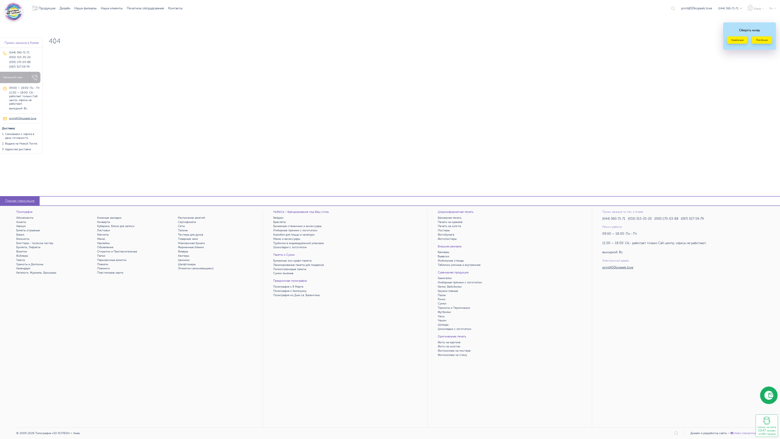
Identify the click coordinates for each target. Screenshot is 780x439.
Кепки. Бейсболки (450, 286)
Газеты (20, 260)
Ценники (184, 260)
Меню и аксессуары (286, 238)
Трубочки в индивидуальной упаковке (298, 243)
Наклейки (103, 243)
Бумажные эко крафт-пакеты (292, 260)
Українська (737, 40)
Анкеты (21, 222)
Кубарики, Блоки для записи (115, 226)
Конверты (103, 222)
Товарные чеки (188, 238)
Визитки (21, 251)
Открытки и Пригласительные (117, 251)
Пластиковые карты (110, 272)
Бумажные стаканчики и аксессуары (297, 226)
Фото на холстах (449, 346)
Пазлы (442, 295)
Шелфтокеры (187, 264)
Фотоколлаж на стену (452, 354)
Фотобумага (446, 234)
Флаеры (183, 251)
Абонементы (24, 217)
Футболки (444, 312)
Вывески (443, 256)
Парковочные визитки (111, 260)
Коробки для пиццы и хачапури (293, 234)
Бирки (20, 234)
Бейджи (278, 217)
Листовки (103, 230)
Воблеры (22, 255)
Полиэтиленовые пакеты (289, 269)
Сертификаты (187, 222)
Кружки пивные (448, 290)
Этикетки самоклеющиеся (195, 268)
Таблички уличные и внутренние (459, 264)
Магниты (103, 234)
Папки (101, 255)
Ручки (441, 299)
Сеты (181, 226)
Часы (441, 316)
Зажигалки (445, 278)
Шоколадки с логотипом (290, 247)
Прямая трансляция (20, 201)
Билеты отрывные (28, 230)
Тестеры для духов (190, 234)
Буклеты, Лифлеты (28, 247)
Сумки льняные (283, 273)
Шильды (443, 324)
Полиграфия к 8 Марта (288, 286)
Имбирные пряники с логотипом (295, 230)
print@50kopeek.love (696, 8)
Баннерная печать (450, 217)
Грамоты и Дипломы (29, 264)
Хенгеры (183, 255)
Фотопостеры (447, 238)
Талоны (183, 230)
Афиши (21, 226)
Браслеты (279, 222)
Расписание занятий (191, 217)
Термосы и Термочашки (454, 307)
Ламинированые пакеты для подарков (298, 264)
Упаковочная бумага (191, 243)
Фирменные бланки (191, 247)
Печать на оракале (450, 222)
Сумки (442, 303)
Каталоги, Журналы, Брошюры (36, 272)
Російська (762, 40)
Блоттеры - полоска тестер (34, 243)
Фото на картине (449, 342)
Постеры (444, 230)
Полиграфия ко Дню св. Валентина (296, 295)
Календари (23, 268)
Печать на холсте (449, 226)
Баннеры (443, 252)
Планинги (103, 268)
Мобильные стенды (451, 260)
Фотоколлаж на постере (454, 350)
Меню (101, 238)
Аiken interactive (745, 433)
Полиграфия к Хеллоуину (290, 290)
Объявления (105, 247)
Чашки (442, 320)
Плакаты (102, 264)
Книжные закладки (109, 217)
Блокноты (22, 238)
